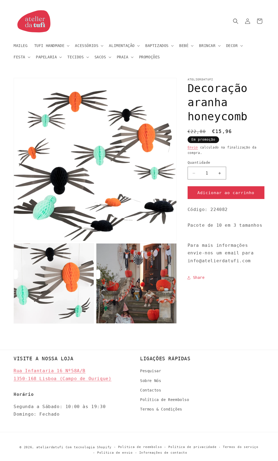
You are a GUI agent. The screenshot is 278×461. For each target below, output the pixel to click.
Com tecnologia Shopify (89, 447)
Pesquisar (150, 371)
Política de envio (115, 452)
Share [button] (199, 277)
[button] (51, 45)
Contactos (150, 390)
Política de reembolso (140, 447)
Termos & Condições (161, 409)
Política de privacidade (192, 447)
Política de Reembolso (164, 399)
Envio (193, 147)
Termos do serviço (240, 447)
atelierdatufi (50, 447)
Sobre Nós (150, 380)
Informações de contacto (163, 452)
